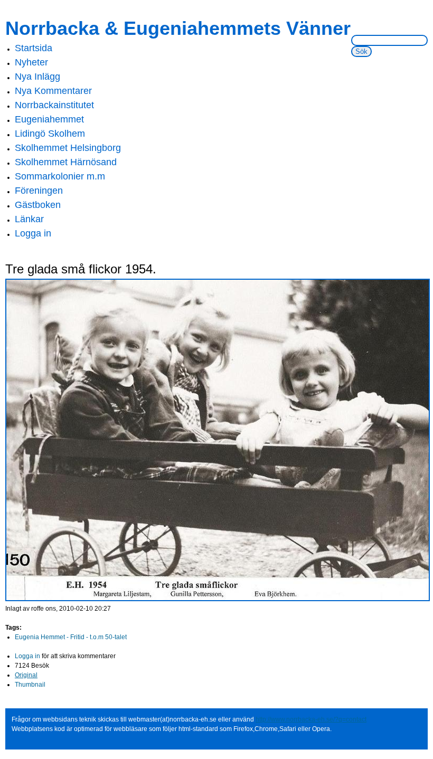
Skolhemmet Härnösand (66, 162)
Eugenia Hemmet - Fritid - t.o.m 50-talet (71, 637)
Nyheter (31, 62)
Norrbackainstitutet (54, 105)
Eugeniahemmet (49, 119)
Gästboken (38, 205)
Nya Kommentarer (53, 91)
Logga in (33, 233)
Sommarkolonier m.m (60, 176)
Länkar (29, 219)
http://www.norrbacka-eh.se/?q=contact (311, 719)
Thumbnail (30, 684)
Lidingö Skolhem (50, 133)
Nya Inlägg (37, 76)
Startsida (33, 48)
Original (26, 675)
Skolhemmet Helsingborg (68, 148)
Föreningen (39, 190)
